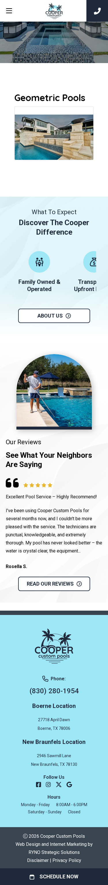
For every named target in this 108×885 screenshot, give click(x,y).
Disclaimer (38, 860)
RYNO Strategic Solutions (54, 852)
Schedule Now (58, 876)
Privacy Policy (66, 860)
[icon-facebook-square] (38, 785)
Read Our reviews (49, 584)
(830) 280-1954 (54, 691)
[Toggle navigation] (9, 11)
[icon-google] (69, 785)
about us (50, 316)
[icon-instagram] (48, 785)
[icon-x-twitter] (59, 785)
